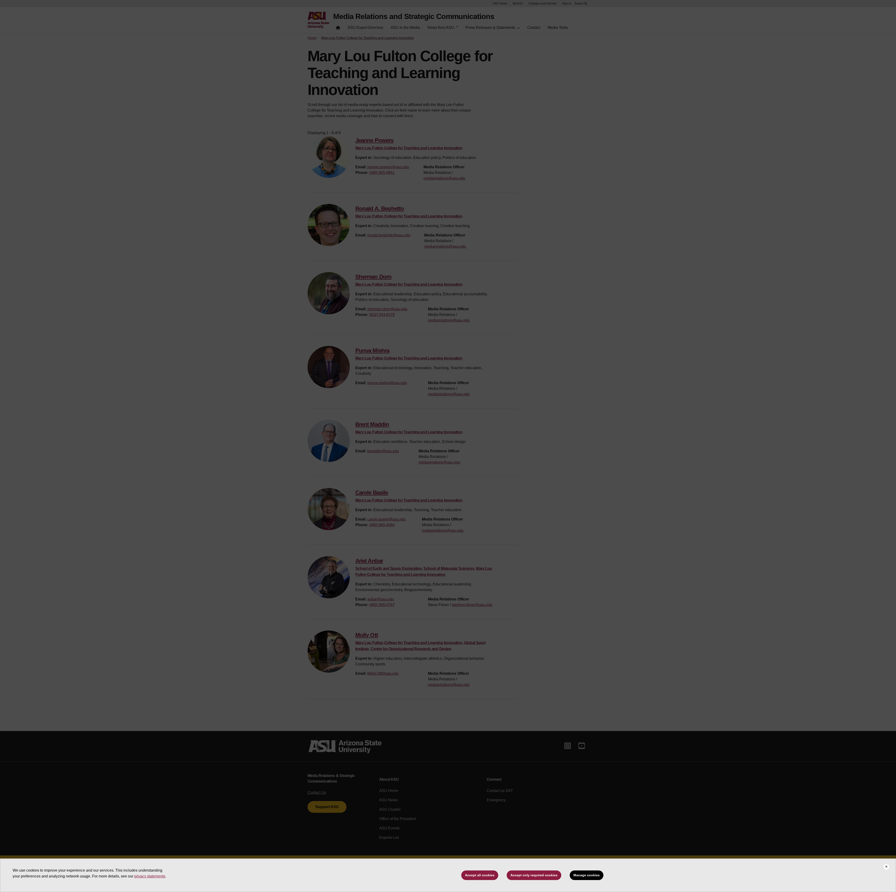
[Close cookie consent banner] (886, 867)
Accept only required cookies (534, 875)
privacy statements (149, 876)
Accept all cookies (479, 875)
